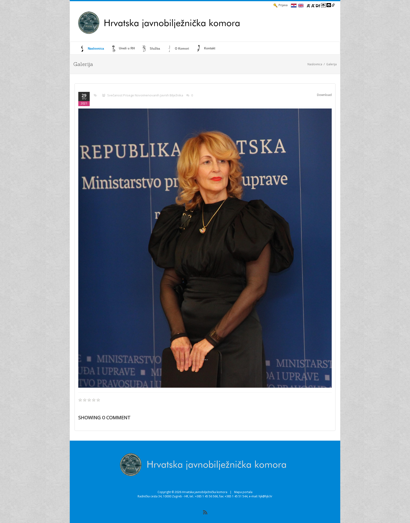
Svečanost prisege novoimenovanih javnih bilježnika (145, 95)
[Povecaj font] (308, 5)
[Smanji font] (313, 5)
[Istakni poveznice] (333, 5)
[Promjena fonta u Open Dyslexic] (318, 5)
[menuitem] (92, 48)
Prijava (283, 5)
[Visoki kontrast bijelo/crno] (323, 5)
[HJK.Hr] (189, 23)
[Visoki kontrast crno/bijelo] (328, 5)
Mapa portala (243, 492)
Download (324, 95)
